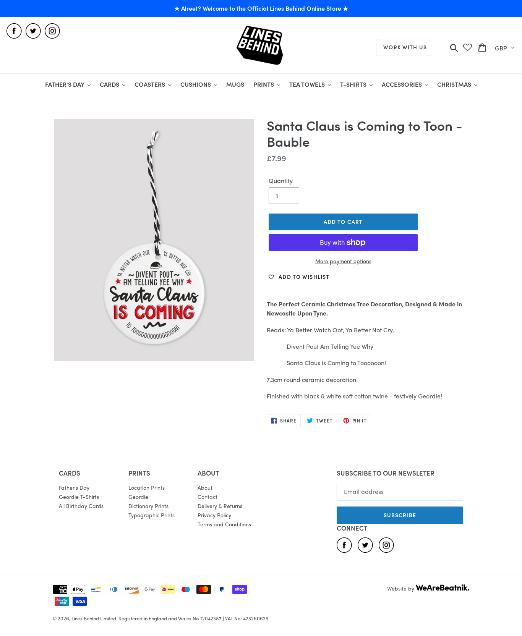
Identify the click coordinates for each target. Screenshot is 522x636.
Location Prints (146, 487)
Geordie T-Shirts (79, 496)
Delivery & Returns (220, 506)
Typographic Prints (151, 515)
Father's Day (74, 487)
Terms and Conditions (224, 524)
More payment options (343, 261)
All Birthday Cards (81, 506)
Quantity (281, 180)
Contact (207, 496)
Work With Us (404, 47)
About (205, 487)
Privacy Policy (214, 515)
